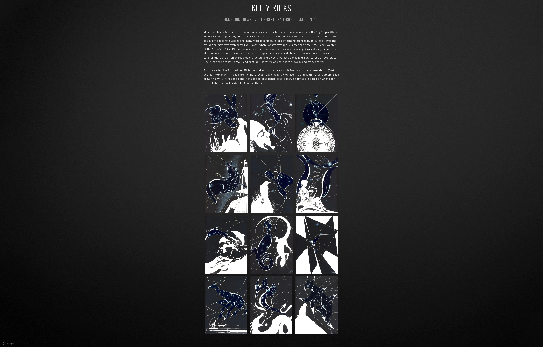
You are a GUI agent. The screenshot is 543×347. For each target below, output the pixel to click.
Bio (237, 19)
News (247, 19)
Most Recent (264, 19)
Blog (299, 19)
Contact (312, 19)
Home (228, 19)
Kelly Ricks (272, 8)
